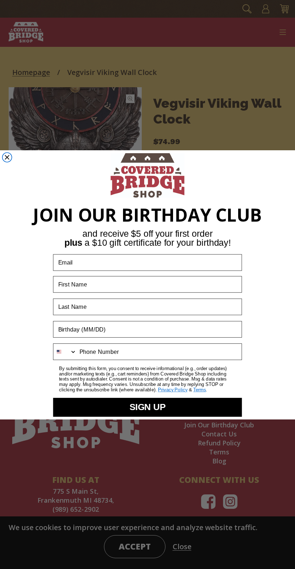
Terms (199, 389)
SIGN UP (148, 407)
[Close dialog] (7, 157)
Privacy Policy (173, 389)
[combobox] (64, 352)
